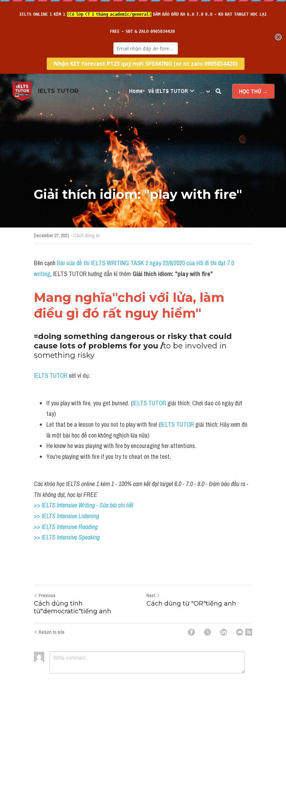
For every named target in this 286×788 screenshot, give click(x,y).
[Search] (218, 91)
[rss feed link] (248, 632)
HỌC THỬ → (253, 91)
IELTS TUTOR (51, 375)
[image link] (22, 91)
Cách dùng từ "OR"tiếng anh (191, 603)
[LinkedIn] (223, 632)
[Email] (239, 632)
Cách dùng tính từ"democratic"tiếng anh (72, 607)
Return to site (52, 632)
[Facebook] (191, 632)
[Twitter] (207, 632)
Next (150, 595)
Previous (47, 595)
